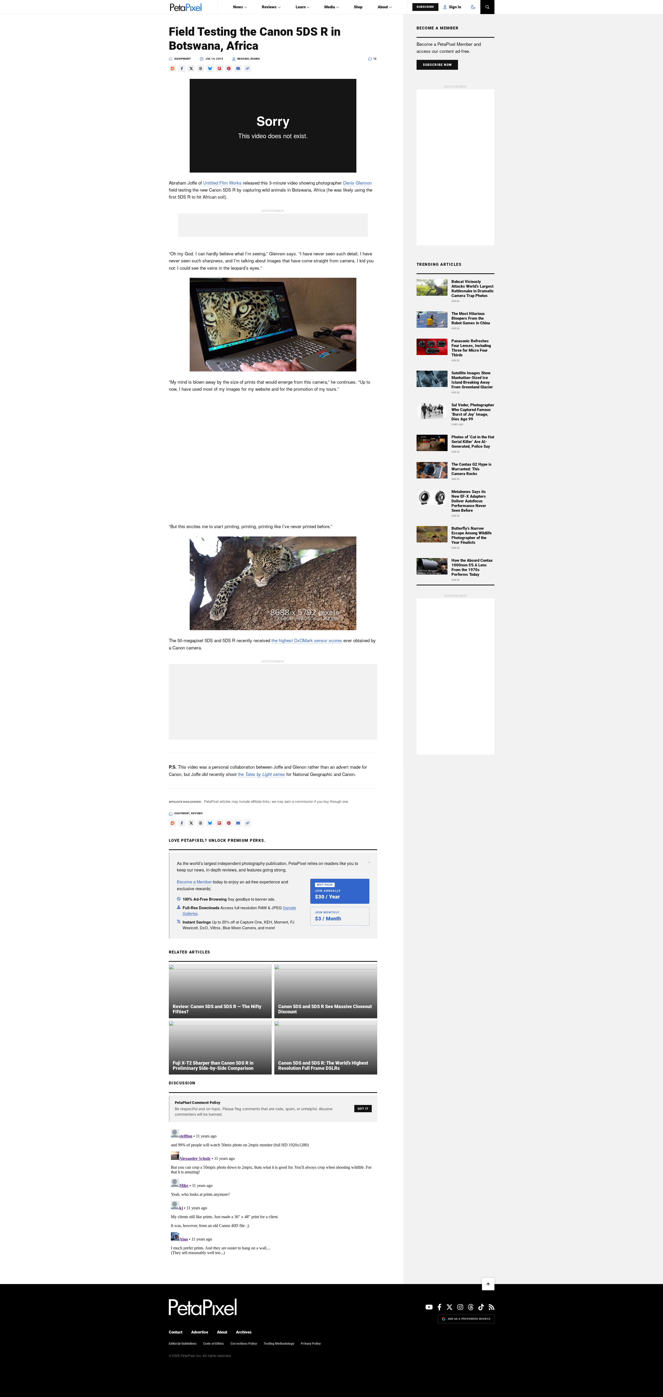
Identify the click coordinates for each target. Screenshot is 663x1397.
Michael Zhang (248, 58)
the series (261, 774)
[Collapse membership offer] (369, 862)
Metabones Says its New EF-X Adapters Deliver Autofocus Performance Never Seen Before (468, 501)
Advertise (199, 1332)
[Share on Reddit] (172, 68)
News (238, 7)
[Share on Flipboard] (219, 68)
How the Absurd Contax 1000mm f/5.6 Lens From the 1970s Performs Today (472, 567)
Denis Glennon (357, 182)
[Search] (487, 7)
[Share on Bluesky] (210, 68)
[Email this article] (238, 68)
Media (329, 7)
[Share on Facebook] (181, 68)
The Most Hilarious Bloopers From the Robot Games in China (470, 318)
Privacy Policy (311, 1343)
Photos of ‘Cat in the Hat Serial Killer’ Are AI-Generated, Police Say (472, 442)
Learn (301, 7)
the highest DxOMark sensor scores (306, 640)
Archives (244, 1332)
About (383, 7)
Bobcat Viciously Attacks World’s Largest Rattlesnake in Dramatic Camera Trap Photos (472, 288)
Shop (358, 7)
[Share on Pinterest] (228, 68)
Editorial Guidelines (182, 1343)
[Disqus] (273, 1192)
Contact (175, 1332)
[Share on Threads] (200, 68)
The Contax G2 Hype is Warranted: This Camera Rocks (471, 469)
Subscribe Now (437, 65)
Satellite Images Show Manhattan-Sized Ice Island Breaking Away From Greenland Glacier (472, 380)
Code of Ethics (213, 1343)
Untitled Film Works (222, 182)
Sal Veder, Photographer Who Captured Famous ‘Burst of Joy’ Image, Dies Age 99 (472, 412)
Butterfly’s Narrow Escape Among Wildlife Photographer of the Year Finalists (471, 535)
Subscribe (425, 7)
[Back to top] (488, 1284)
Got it (363, 1108)
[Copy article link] (247, 68)
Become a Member (194, 882)
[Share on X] (191, 68)
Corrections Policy (244, 1343)
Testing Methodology (279, 1343)
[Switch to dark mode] (473, 7)
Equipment (183, 58)
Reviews (269, 7)
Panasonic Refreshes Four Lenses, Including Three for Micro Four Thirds (471, 348)
